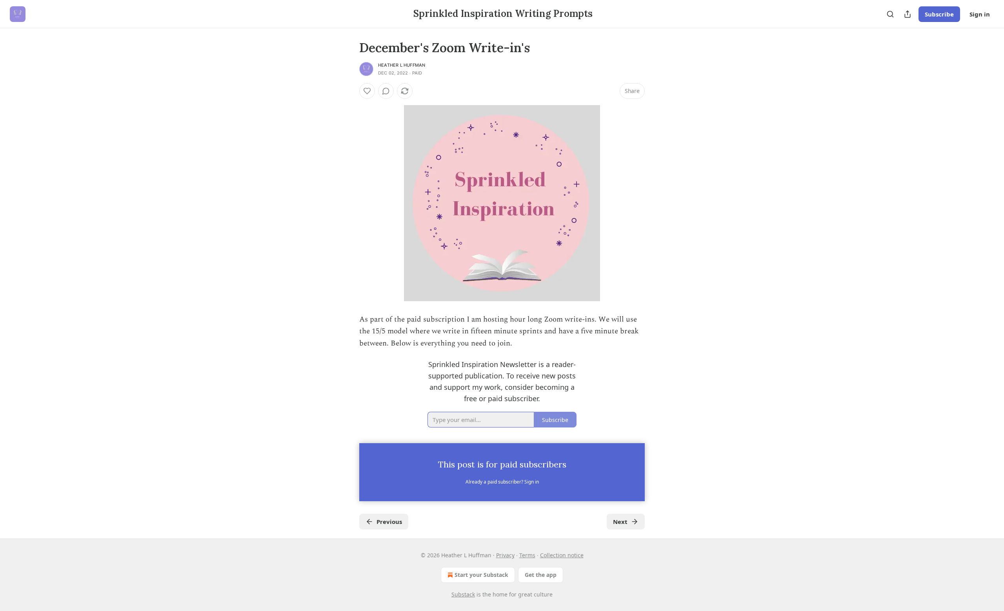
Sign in (979, 14)
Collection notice (562, 555)
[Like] (367, 91)
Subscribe (939, 14)
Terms (527, 555)
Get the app (541, 574)
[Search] (890, 14)
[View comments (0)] (386, 91)
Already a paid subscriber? (502, 481)
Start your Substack (481, 574)
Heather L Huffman (401, 65)
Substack (463, 594)
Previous (389, 522)
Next (620, 522)
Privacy (505, 555)
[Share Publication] (907, 14)
